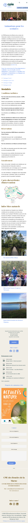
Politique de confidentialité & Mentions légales (14, 521)
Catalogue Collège (7, 82)
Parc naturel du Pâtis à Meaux (10, 257)
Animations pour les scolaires (14, 332)
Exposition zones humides (14, 336)
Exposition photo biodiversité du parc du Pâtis (14, 331)
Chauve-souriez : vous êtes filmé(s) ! (14, 369)
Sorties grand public (14, 334)
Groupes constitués (14, 335)
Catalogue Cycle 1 (7, 78)
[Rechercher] (19, 3)
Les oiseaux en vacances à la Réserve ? (15, 378)
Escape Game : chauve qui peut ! (14, 361)
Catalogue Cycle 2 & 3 (8, 80)
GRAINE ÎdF (14, 65)
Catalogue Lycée (7, 85)
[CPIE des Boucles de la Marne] (8, 5)
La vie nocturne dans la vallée (13, 373)
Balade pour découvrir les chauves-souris (15, 365)
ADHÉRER (14, 342)
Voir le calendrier (5, 381)
